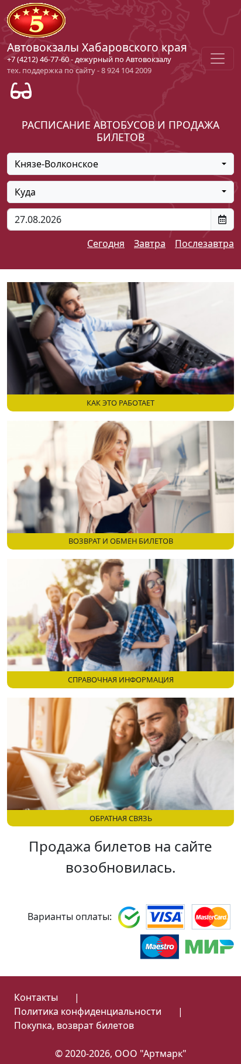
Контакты (36, 997)
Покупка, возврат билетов (74, 1025)
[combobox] (120, 164)
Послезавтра (204, 243)
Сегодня (106, 243)
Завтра (150, 243)
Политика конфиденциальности (87, 1011)
